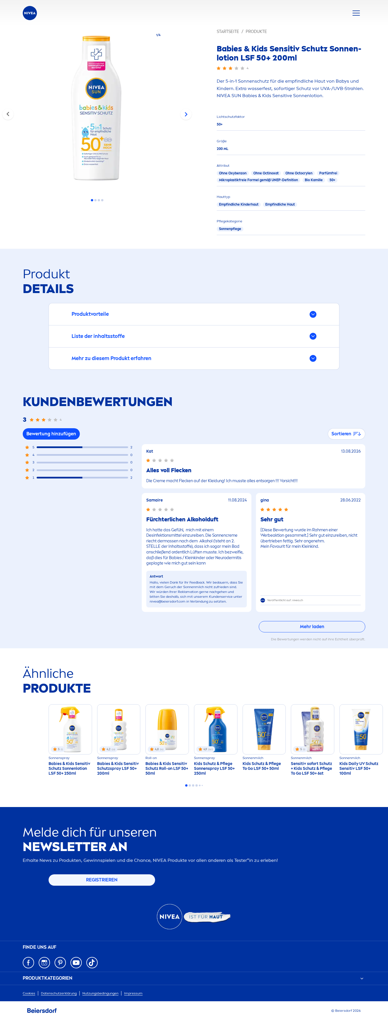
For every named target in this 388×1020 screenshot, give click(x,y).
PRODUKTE (256, 31)
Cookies (29, 993)
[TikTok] (92, 962)
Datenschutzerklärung (59, 993)
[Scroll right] (186, 114)
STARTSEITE (228, 31)
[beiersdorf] (42, 1010)
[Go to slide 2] (95, 200)
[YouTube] (76, 962)
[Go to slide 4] (102, 200)
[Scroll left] (8, 114)
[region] (97, 109)
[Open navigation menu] (356, 13)
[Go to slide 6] (202, 785)
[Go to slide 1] (92, 200)
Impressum (133, 993)
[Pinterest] (60, 962)
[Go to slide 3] (99, 200)
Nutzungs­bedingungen (100, 993)
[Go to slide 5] (200, 785)
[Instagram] (44, 962)
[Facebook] (28, 962)
